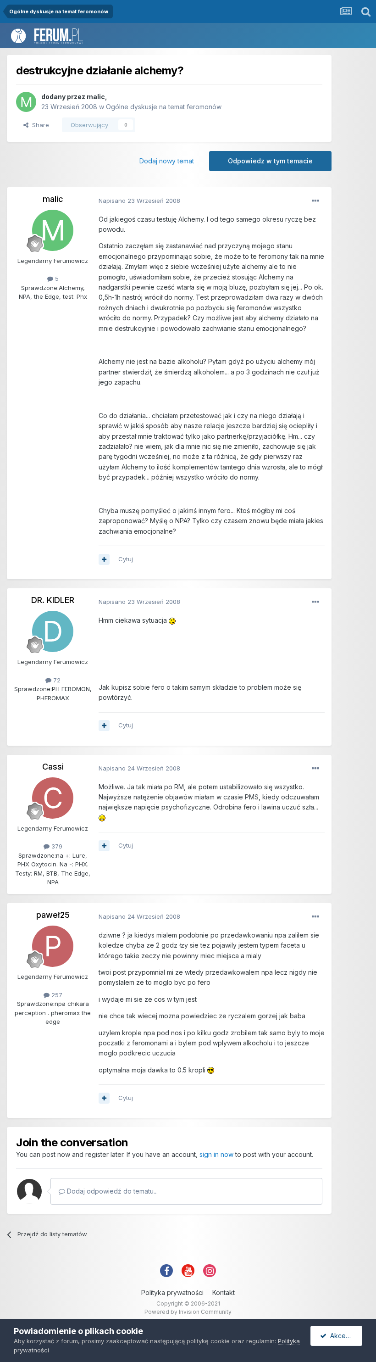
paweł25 (53, 915)
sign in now (216, 1154)
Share (38, 124)
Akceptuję (343, 1336)
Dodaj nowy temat (166, 161)
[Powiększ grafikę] (172, 620)
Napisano (139, 200)
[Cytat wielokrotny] (104, 559)
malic (96, 96)
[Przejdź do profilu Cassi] (52, 798)
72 (56, 680)
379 (56, 846)
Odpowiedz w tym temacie (270, 161)
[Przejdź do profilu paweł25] (52, 946)
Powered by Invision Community (188, 1311)
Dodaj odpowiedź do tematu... (111, 1191)
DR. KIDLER (52, 600)
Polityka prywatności (172, 1292)
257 (56, 995)
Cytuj (125, 559)
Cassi (53, 766)
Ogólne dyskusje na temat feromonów (163, 107)
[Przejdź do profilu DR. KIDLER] (52, 631)
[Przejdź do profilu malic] (26, 102)
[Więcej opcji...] (315, 201)
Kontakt (223, 1292)
